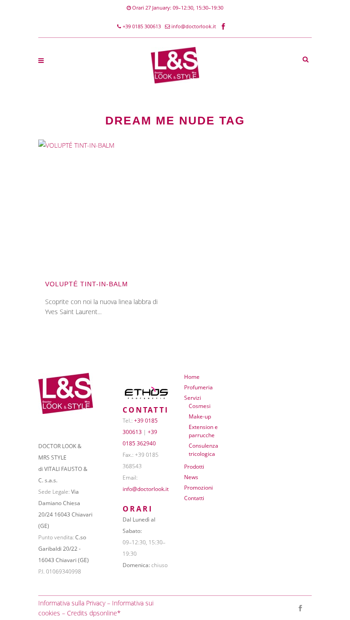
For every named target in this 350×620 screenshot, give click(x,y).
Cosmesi (200, 406)
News (191, 477)
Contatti (194, 498)
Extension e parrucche (203, 431)
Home (192, 377)
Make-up (200, 416)
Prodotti (194, 466)
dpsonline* (105, 613)
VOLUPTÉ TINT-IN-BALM (86, 284)
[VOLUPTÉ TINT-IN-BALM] (101, 203)
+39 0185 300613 (141, 26)
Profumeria (198, 387)
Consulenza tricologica (203, 450)
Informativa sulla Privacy (71, 603)
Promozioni (198, 487)
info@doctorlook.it (193, 26)
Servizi (192, 398)
